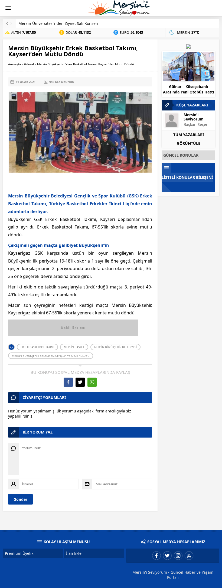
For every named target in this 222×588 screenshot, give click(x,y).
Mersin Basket (74, 347)
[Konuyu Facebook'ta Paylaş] (68, 382)
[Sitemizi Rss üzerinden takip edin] (189, 556)
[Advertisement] (80, 184)
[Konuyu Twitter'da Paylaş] (80, 382)
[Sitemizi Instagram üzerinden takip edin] (178, 556)
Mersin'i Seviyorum (194, 117)
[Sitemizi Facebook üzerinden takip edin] (156, 556)
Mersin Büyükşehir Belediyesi (115, 347)
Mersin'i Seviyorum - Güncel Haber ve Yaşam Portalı (172, 575)
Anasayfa (14, 64)
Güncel (29, 64)
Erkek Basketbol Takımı (37, 347)
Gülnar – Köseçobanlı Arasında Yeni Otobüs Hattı (188, 89)
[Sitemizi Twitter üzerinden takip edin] (167, 556)
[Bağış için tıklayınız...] (188, 46)
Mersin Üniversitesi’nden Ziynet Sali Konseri (58, 23)
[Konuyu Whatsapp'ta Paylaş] (92, 382)
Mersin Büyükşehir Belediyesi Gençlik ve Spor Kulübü (50, 356)
